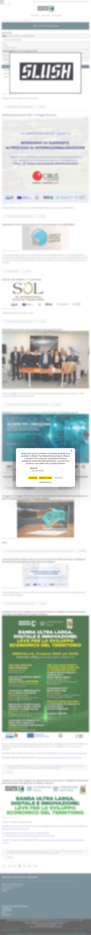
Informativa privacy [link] (45, 482)
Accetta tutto (33, 478)
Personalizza (58, 478)
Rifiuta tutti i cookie (45, 478)
